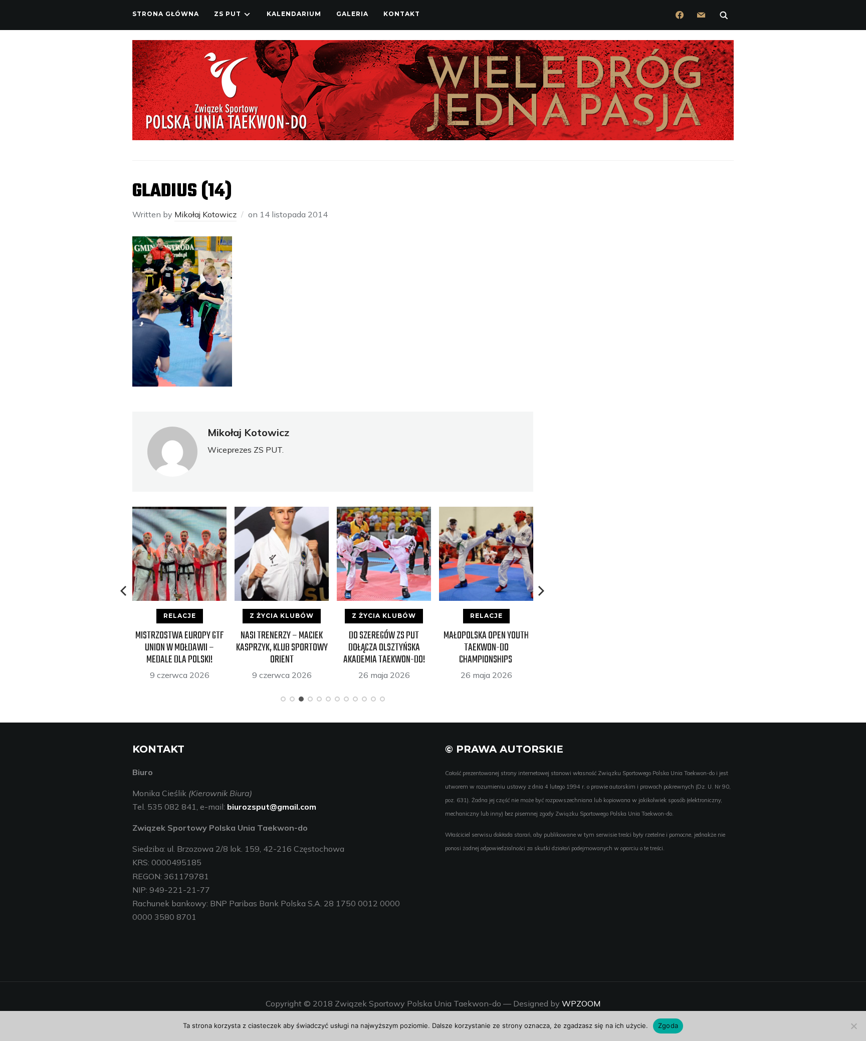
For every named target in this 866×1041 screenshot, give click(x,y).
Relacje (179, 615)
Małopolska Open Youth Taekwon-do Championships (486, 647)
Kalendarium (294, 14)
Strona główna (165, 14)
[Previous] (124, 591)
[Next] (541, 591)
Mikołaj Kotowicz (205, 214)
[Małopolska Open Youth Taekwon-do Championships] (486, 513)
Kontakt (401, 14)
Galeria (352, 14)
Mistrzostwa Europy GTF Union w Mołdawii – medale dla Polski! (179, 647)
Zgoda (668, 1025)
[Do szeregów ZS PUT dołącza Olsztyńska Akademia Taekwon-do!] (384, 513)
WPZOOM (581, 1003)
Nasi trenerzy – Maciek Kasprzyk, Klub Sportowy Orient (282, 647)
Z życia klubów (282, 615)
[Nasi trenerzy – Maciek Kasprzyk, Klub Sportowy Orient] (282, 513)
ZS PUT (227, 14)
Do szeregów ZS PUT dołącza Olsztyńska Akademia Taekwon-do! (384, 647)
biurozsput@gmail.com (271, 807)
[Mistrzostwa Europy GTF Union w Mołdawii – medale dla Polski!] (179, 513)
